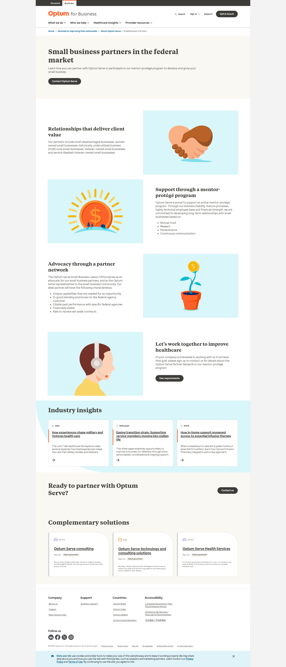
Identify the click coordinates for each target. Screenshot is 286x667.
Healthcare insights (106, 22)
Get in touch (227, 14)
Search (181, 14)
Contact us (227, 490)
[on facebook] (57, 637)
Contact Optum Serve (64, 81)
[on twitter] (64, 637)
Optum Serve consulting (74, 549)
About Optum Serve (111, 31)
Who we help (78, 22)
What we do (55, 22)
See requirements (169, 378)
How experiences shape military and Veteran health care (77, 434)
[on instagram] (71, 637)
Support (208, 14)
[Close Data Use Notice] (233, 656)
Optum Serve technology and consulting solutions (142, 551)
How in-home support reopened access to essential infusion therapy (206, 434)
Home (51, 31)
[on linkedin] (51, 637)
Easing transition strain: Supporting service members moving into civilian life (142, 436)
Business (69, 3)
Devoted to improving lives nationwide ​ (78, 31)
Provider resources (138, 22)
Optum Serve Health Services (206, 549)
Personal (55, 3)
